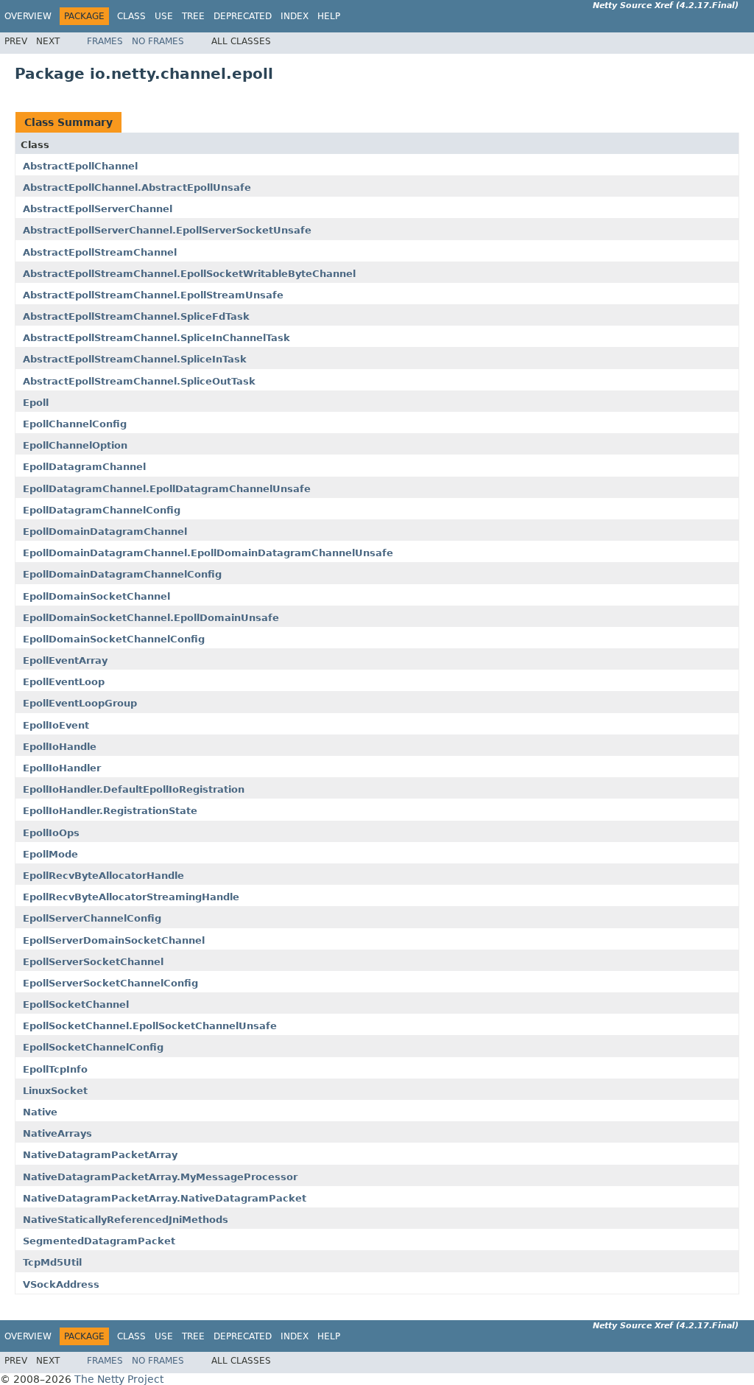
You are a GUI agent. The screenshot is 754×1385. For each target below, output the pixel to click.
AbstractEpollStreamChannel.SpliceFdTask (136, 316)
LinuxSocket (55, 1090)
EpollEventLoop (64, 681)
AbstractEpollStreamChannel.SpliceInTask (135, 359)
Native (40, 1112)
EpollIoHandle (59, 746)
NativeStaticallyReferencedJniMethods (125, 1219)
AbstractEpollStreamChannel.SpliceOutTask (139, 381)
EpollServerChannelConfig (92, 918)
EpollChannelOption (75, 445)
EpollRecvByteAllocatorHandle (103, 875)
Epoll (36, 402)
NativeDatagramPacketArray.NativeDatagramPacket (164, 1198)
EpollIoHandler (62, 768)
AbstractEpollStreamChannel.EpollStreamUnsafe (153, 295)
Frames (105, 41)
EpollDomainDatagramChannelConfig (122, 574)
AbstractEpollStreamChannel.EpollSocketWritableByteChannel (189, 273)
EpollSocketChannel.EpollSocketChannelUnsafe (150, 1025)
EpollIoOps (51, 832)
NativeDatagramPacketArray (100, 1154)
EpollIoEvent (56, 725)
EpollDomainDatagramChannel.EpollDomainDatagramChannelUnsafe (208, 552)
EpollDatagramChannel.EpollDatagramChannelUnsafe (167, 488)
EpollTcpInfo (55, 1069)
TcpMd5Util (52, 1262)
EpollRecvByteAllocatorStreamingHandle (131, 896)
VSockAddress (61, 1284)
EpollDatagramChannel (84, 466)
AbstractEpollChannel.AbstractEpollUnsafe (137, 187)
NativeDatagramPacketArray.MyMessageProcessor (160, 1176)
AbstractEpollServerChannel (97, 208)
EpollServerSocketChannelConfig (110, 983)
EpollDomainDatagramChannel (105, 531)
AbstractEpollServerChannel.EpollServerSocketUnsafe (167, 230)
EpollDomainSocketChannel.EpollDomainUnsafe (151, 617)
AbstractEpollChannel (80, 166)
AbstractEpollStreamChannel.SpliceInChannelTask (156, 337)
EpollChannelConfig (75, 423)
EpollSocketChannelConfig (93, 1047)
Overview (28, 16)
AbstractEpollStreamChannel (100, 252)
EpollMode (50, 854)
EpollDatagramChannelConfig (101, 510)
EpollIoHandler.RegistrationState (110, 810)
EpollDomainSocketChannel (96, 596)
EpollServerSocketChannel (93, 961)
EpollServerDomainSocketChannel (114, 940)
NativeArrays (57, 1133)
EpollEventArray (65, 660)
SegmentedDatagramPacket (99, 1240)
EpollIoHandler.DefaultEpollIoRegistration (133, 789)
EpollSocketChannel (76, 1004)
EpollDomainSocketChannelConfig (114, 639)
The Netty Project (118, 1379)
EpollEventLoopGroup (80, 703)
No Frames (158, 41)
